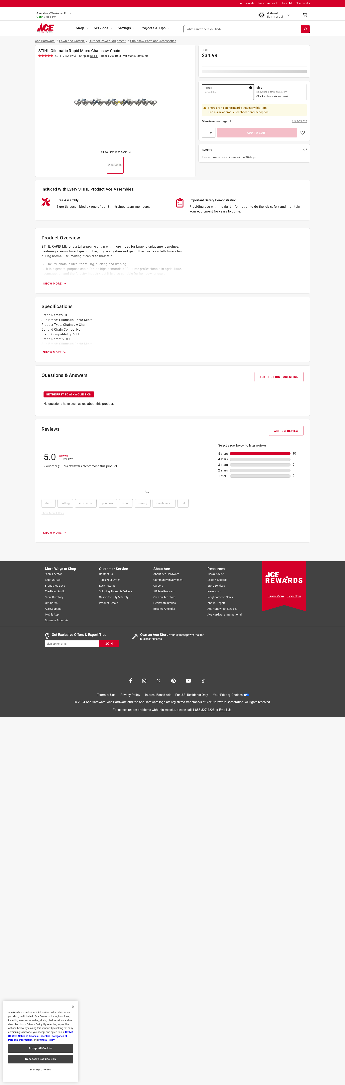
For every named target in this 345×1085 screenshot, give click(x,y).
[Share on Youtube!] (188, 680)
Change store (299, 120)
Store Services (216, 585)
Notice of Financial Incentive (34, 1036)
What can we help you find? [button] (204, 29)
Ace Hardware (45, 41)
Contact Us (106, 574)
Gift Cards (51, 603)
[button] (246, 29)
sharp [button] (48, 503)
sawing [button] (142, 503)
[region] (40, 1041)
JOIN (109, 644)
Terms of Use (106, 695)
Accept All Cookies (41, 1048)
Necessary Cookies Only (40, 1058)
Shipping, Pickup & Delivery (115, 591)
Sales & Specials (217, 580)
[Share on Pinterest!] (173, 680)
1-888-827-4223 (203, 710)
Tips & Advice (215, 574)
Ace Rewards (247, 3)
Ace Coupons (53, 609)
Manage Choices (40, 1069)
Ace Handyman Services (222, 609)
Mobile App (52, 614)
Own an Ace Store (164, 597)
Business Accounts (268, 3)
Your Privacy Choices (228, 695)
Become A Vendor (164, 609)
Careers (158, 585)
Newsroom (214, 591)
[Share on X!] (158, 680)
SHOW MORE (52, 283)
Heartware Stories (164, 603)
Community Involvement (168, 580)
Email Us (225, 710)
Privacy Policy (130, 695)
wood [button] (125, 503)
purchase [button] (108, 503)
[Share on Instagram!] (144, 680)
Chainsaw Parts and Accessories (153, 41)
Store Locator (303, 3)
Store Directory (54, 597)
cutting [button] (65, 503)
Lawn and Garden (72, 41)
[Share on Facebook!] (130, 680)
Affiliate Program (163, 591)
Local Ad (287, 3)
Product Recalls (108, 603)
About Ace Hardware (166, 574)
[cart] (306, 15)
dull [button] (183, 503)
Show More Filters (53, 513)
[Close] (73, 1006)
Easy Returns (107, 585)
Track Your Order (109, 580)
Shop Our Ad (52, 580)
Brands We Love (55, 585)
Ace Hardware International (224, 614)
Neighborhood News (220, 597)
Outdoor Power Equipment (107, 41)
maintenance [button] (164, 503)
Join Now (294, 596)
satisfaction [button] (85, 503)
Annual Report (216, 603)
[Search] (305, 29)
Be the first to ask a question (68, 394)
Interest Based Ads (158, 695)
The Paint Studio (55, 591)
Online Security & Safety (113, 597)
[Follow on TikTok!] (203, 680)
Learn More (276, 596)
